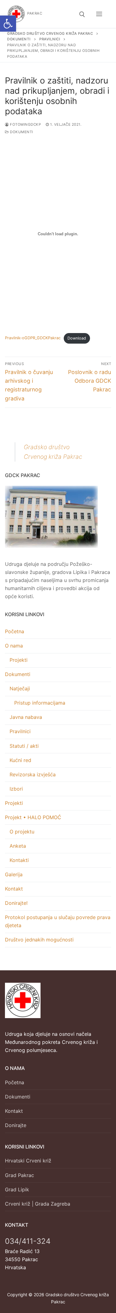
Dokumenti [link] (21, 132)
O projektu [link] (22, 831)
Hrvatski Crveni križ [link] (28, 1160)
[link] (8, 24)
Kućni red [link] (20, 760)
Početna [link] (14, 631)
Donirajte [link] (15, 1125)
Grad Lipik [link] (17, 1189)
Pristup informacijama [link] (39, 703)
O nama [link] (14, 646)
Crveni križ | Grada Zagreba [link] (37, 1204)
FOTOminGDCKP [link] (25, 124)
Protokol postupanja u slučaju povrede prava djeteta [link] (57, 921)
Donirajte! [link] (16, 903)
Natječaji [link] (20, 688)
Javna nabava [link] (26, 717)
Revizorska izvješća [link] (33, 774)
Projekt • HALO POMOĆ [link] (33, 817)
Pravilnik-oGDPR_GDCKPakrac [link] (33, 338)
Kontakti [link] (19, 860)
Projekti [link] (19, 660)
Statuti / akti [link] (24, 746)
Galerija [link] (14, 874)
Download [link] (76, 338)
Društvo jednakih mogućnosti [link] (39, 939)
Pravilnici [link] (20, 731)
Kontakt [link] (14, 889)
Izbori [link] (16, 789)
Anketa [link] (18, 846)
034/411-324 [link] (27, 1241)
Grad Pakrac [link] (19, 1175)
